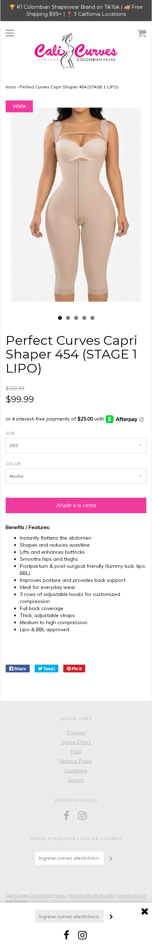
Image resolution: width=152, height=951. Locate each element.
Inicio (11, 86)
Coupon (76, 732)
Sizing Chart (76, 742)
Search (76, 780)
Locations (76, 770)
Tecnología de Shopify (91, 895)
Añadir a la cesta (76, 505)
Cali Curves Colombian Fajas (36, 895)
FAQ (76, 751)
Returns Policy (76, 761)
